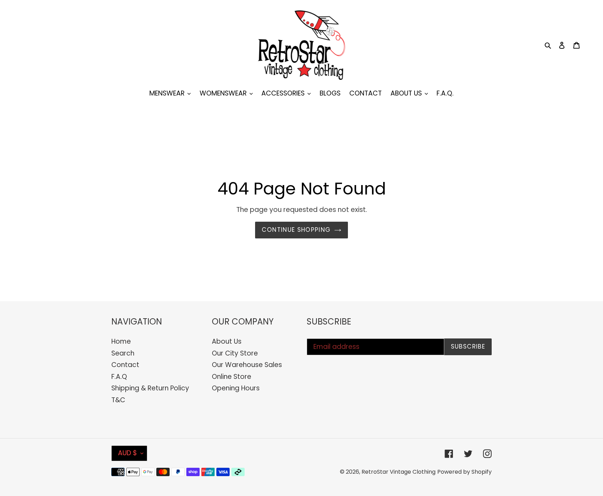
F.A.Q (119, 376)
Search (122, 353)
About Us (226, 341)
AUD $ (127, 453)
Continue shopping (296, 230)
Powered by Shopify (464, 472)
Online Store (231, 376)
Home (121, 341)
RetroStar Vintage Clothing (399, 472)
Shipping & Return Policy (150, 388)
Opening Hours (236, 388)
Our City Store (235, 353)
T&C (118, 400)
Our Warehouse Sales (247, 364)
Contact (125, 364)
